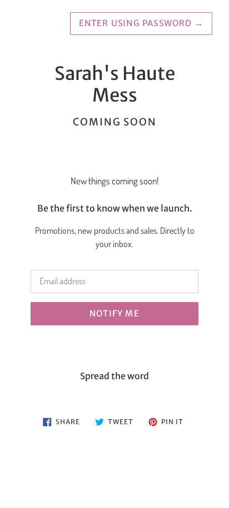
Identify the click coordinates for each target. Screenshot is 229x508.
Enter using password (141, 23)
